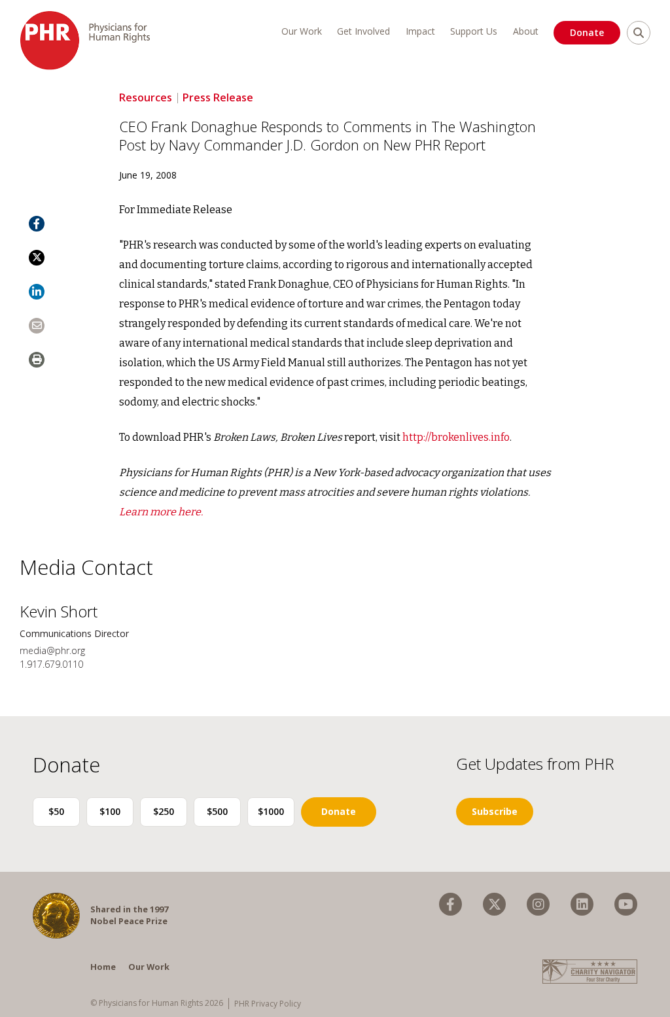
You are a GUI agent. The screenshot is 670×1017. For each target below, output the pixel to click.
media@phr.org (52, 650)
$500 (217, 811)
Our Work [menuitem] (301, 31)
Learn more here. (161, 512)
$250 (163, 811)
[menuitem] (450, 904)
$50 (56, 811)
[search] (638, 32)
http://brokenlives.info (456, 437)
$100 (109, 811)
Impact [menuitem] (420, 31)
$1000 (271, 811)
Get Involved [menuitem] (363, 31)
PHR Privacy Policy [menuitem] (267, 1003)
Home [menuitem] (103, 967)
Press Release (218, 97)
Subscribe (495, 811)
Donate (587, 32)
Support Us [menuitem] (473, 31)
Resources (145, 97)
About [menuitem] (525, 31)
